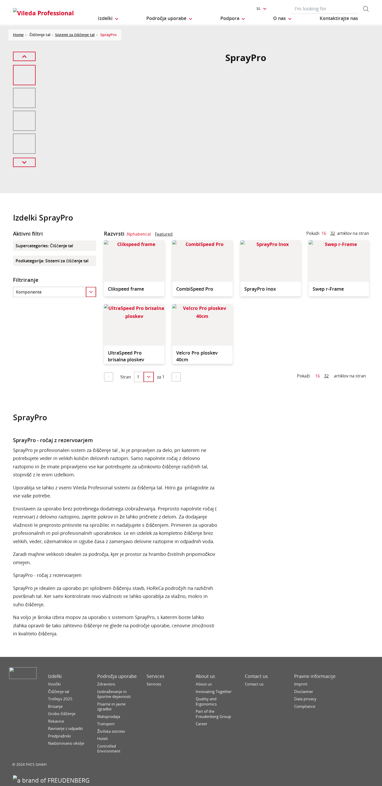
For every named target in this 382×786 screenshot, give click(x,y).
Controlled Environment (108, 749)
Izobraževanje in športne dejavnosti (114, 694)
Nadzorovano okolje (66, 743)
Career (201, 723)
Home (18, 34)
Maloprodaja (108, 716)
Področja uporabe (117, 676)
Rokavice (56, 721)
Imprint (300, 684)
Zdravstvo (106, 684)
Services (155, 676)
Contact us (256, 676)
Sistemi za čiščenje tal (75, 34)
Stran (125, 377)
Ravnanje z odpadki (65, 728)
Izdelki (55, 676)
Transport (106, 723)
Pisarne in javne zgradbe (111, 707)
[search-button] (366, 8)
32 (332, 233)
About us (205, 676)
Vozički (54, 684)
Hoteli (102, 738)
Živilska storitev (111, 731)
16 (323, 233)
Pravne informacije (314, 676)
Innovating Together (214, 691)
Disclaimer (303, 691)
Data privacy (305, 698)
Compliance (304, 706)
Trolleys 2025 (60, 698)
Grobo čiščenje (61, 713)
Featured (164, 234)
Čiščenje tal (58, 691)
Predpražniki (59, 736)
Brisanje (55, 706)
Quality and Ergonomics (206, 701)
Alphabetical (139, 234)
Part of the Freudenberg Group (213, 714)
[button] (108, 18)
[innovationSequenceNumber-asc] (177, 235)
